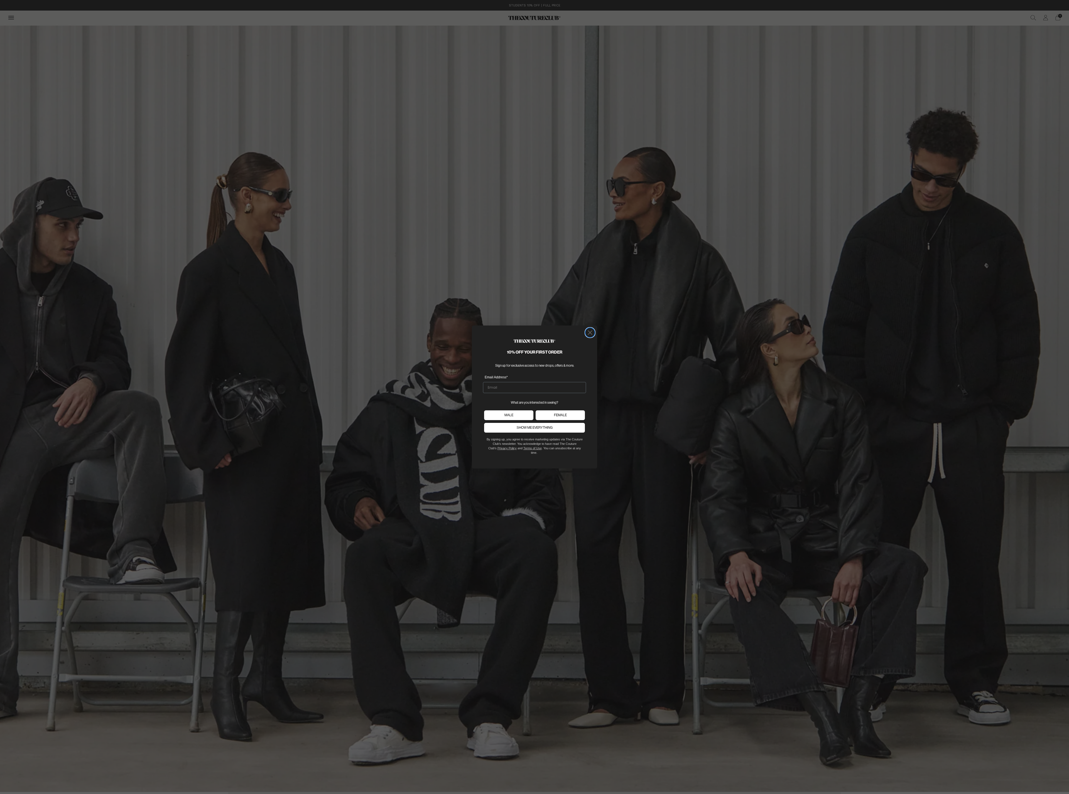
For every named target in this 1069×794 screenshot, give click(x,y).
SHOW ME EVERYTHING (535, 427)
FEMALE (560, 415)
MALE (508, 415)
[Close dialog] (590, 332)
